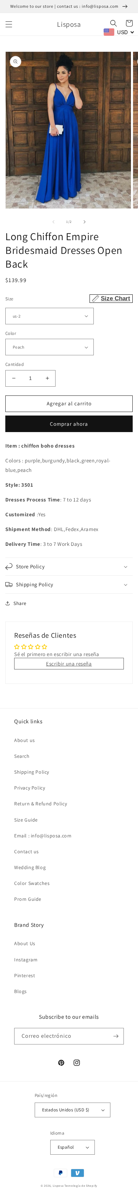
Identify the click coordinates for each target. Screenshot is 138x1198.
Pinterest (24, 975)
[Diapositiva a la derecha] (84, 222)
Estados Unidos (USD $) (66, 1110)
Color (10, 333)
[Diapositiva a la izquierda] (53, 222)
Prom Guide (27, 899)
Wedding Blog (30, 867)
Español (66, 1147)
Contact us (26, 851)
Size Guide (26, 820)
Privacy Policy (29, 788)
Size (67, 298)
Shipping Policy (31, 772)
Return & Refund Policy (40, 803)
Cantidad (14, 364)
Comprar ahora (69, 423)
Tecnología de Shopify (80, 1185)
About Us (24, 943)
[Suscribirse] (115, 1036)
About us (24, 740)
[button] (9, 24)
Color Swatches (32, 883)
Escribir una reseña (69, 663)
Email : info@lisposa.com (42, 835)
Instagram (26, 959)
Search (22, 756)
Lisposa (58, 1185)
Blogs (20, 991)
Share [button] (20, 603)
